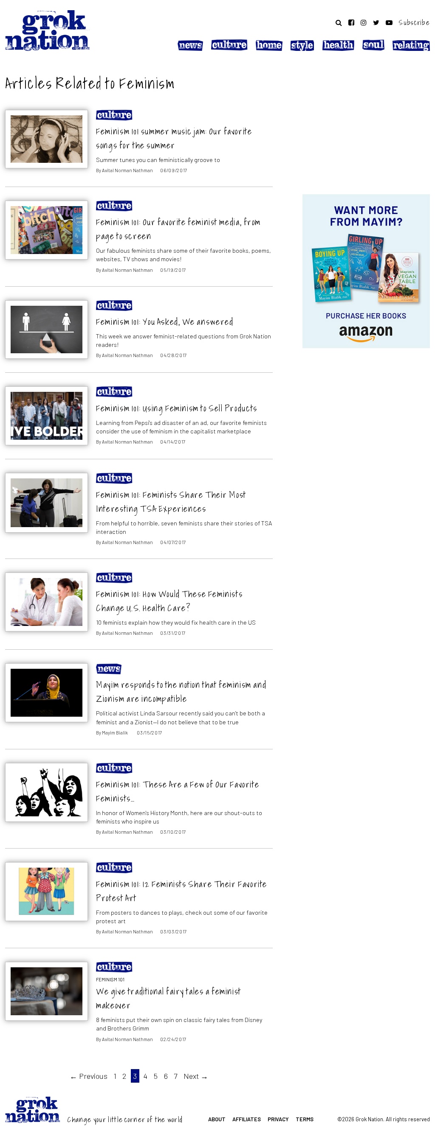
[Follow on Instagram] (364, 22)
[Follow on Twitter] (376, 22)
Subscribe (414, 22)
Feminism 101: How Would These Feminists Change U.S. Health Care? (169, 601)
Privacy (278, 1119)
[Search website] (339, 22)
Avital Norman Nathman (127, 170)
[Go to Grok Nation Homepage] (47, 30)
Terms (305, 1119)
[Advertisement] (366, 124)
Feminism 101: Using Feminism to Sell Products (176, 408)
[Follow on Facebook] (351, 22)
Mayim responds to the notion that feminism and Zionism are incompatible (181, 692)
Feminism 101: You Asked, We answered (164, 322)
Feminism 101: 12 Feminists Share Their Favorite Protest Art (181, 891)
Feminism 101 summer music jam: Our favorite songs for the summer (174, 138)
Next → (196, 1076)
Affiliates (246, 1119)
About (217, 1119)
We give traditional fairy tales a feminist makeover (168, 998)
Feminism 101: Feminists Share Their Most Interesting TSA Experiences (171, 502)
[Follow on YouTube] (389, 22)
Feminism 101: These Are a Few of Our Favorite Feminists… (177, 791)
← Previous (88, 1076)
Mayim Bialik (115, 732)
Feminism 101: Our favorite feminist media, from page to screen (178, 229)
